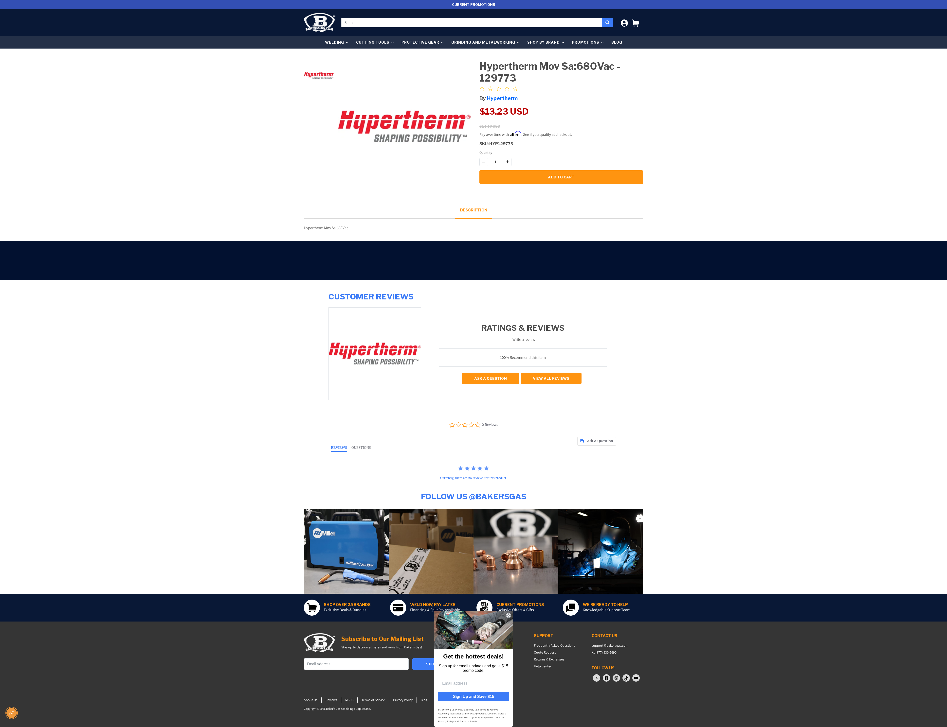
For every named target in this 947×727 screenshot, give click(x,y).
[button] (635, 22)
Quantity (485, 152)
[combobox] (471, 22)
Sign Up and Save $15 (473, 696)
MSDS (349, 700)
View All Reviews (551, 378)
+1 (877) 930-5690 (604, 652)
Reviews (331, 700)
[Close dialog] (508, 615)
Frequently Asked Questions (554, 645)
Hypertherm (502, 98)
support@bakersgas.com (610, 645)
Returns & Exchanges (549, 659)
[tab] (596, 441)
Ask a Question (490, 378)
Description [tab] (473, 210)
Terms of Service (373, 700)
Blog (616, 42)
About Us (310, 700)
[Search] (607, 22)
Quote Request (545, 652)
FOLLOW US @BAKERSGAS (473, 496)
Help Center (542, 666)
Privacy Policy (403, 700)
